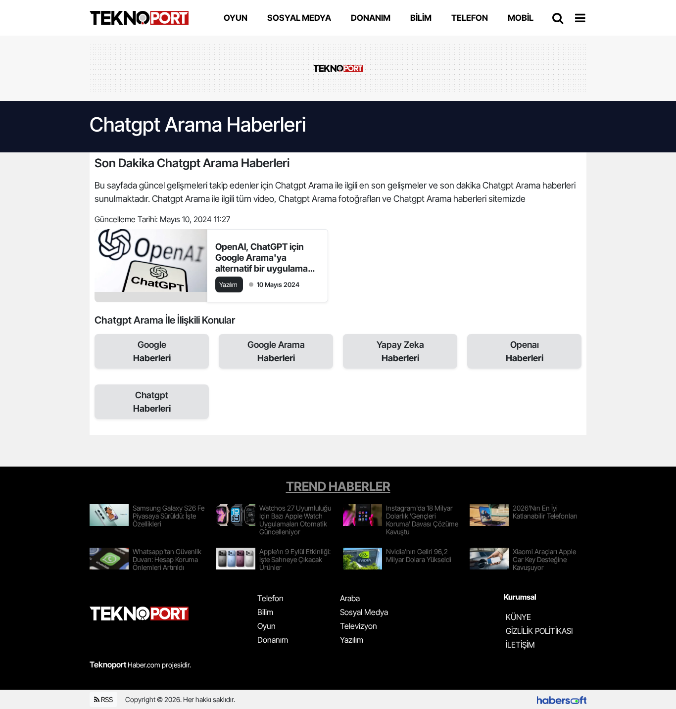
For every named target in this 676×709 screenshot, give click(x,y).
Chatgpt (152, 402)
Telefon (270, 598)
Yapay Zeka (400, 351)
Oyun (266, 626)
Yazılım (351, 640)
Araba (350, 598)
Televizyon (358, 626)
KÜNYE (518, 617)
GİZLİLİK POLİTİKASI (539, 631)
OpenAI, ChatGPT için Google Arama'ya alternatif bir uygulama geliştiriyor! (261, 257)
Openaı (524, 351)
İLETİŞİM (520, 645)
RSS (106, 699)
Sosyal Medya (364, 612)
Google (152, 351)
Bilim (265, 612)
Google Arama (276, 351)
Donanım (272, 640)
